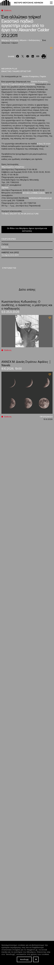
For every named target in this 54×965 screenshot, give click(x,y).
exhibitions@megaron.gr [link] (40, 197)
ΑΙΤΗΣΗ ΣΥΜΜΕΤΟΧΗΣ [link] (34, 192)
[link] (23, 2)
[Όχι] (36, 959)
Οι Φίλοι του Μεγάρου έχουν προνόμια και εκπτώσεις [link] (27, 229)
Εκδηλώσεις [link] (35, 40)
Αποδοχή (24, 959)
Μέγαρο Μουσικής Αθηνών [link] (14, 40)
